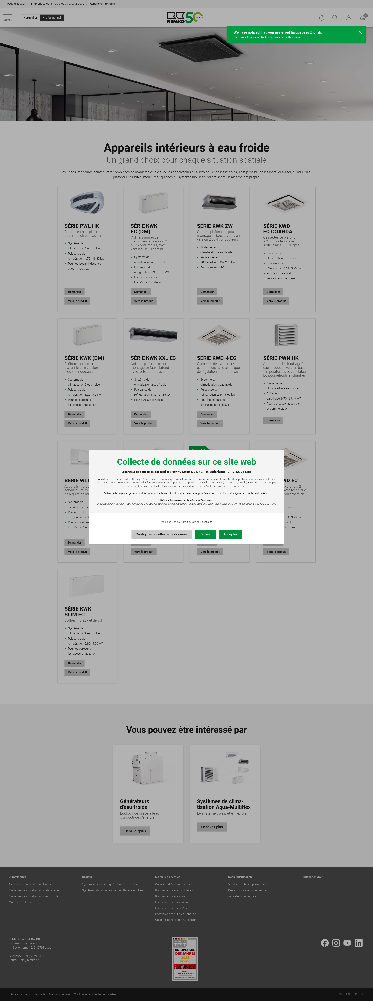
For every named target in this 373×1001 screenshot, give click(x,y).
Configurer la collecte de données (162, 534)
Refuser (206, 534)
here (243, 37)
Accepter (230, 534)
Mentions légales (170, 521)
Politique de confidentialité (197, 521)
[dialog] (186, 500)
